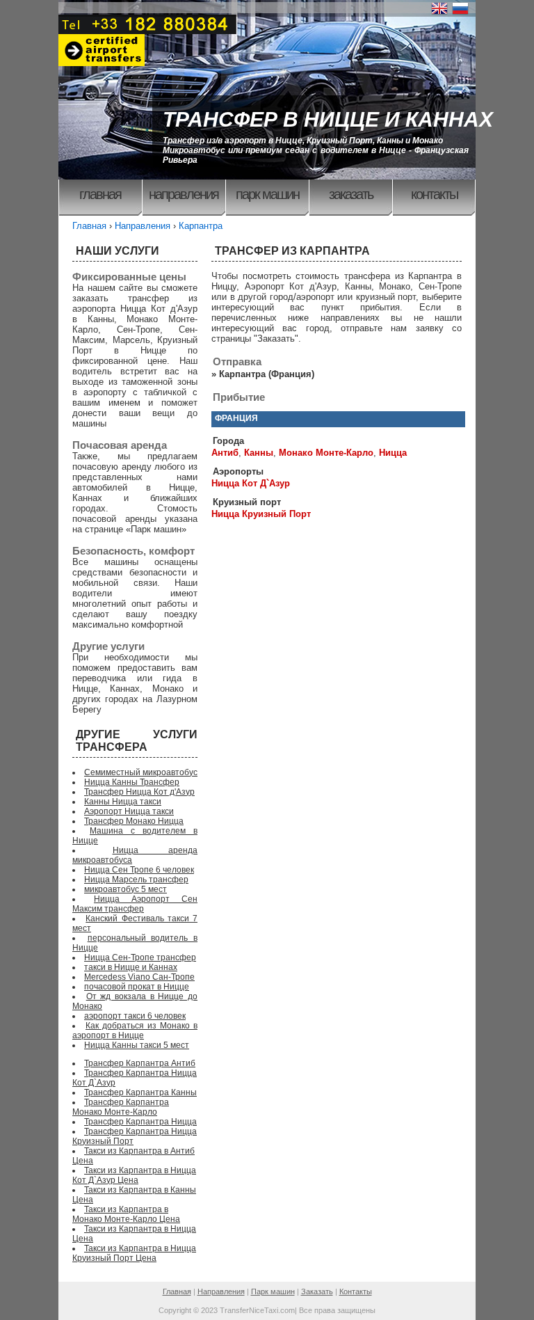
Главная (100, 194)
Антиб (224, 452)
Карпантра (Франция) (266, 374)
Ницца (393, 452)
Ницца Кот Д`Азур (250, 483)
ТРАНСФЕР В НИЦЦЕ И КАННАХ (328, 119)
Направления (183, 194)
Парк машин (267, 194)
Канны (258, 452)
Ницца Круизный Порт (261, 514)
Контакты (434, 194)
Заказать (351, 194)
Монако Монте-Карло (326, 452)
